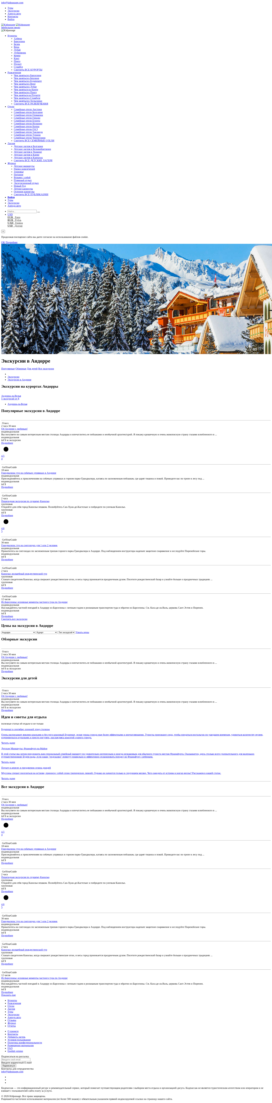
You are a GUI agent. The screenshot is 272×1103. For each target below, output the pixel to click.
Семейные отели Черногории (29, 137)
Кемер (17, 55)
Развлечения (14, 72)
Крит (16, 58)
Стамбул (18, 67)
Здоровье (19, 171)
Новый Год (20, 186)
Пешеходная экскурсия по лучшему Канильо (25, 501)
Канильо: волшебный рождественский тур (24, 573)
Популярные (8, 368)
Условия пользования (19, 1039)
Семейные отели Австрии (28, 109)
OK (3, 242)
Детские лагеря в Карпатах (28, 157)
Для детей (32, 368)
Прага (17, 61)
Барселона (19, 41)
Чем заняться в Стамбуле (27, 98)
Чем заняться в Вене (25, 84)
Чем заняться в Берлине (26, 78)
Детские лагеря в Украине (28, 152)
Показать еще (8, 995)
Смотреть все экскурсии (14, 619)
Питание (18, 174)
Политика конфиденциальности (25, 1042)
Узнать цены (82, 632)
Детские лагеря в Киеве (26, 154)
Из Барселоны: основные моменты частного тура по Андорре (34, 602)
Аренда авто (14, 13)
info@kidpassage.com (12, 2)
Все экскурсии (46, 368)
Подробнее (11, 242)
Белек (17, 44)
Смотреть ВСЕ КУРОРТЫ (28, 69)
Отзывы (12, 1020)
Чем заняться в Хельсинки (28, 101)
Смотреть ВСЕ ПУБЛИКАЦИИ (31, 194)
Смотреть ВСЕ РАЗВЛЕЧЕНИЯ (31, 103)
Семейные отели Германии (28, 115)
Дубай (17, 50)
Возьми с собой (22, 177)
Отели (11, 106)
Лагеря (11, 143)
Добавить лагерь (16, 1037)
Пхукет (18, 64)
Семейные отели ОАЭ (26, 129)
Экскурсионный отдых (26, 183)
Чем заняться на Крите (26, 89)
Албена (18, 38)
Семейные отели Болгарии (28, 112)
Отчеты (12, 1026)
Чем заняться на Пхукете (27, 95)
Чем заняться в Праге (25, 92)
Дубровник (20, 52)
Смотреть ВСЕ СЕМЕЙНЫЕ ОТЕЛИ (34, 140)
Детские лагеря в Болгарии (28, 146)
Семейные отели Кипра (26, 126)
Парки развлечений (24, 169)
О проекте (13, 1031)
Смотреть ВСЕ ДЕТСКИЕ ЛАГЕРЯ (33, 160)
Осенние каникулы (24, 191)
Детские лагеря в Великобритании (32, 149)
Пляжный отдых (23, 180)
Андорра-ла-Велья (17, 404)
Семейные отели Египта (27, 120)
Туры (10, 8)
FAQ (10, 1048)
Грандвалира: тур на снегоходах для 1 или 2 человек (29, 545)
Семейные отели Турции (27, 135)
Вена (16, 47)
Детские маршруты (24, 166)
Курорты (12, 35)
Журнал (12, 163)
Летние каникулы (23, 188)
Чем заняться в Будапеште (28, 81)
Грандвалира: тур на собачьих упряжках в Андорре (28, 473)
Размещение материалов (21, 1045)
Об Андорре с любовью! (14, 428)
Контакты (13, 16)
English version (15, 1051)
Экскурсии (13, 10)
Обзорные (20, 368)
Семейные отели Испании (28, 123)
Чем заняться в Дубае (25, 86)
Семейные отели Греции (27, 118)
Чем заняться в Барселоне (27, 75)
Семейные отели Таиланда (28, 132)
